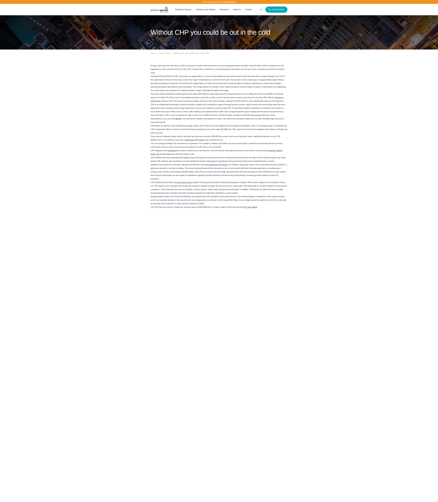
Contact (248, 9)
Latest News (164, 53)
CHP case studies (250, 207)
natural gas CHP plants (218, 165)
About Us (237, 9)
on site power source (183, 182)
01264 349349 (230, 2)
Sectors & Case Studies (205, 9)
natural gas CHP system (195, 140)
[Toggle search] (261, 9)
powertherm (172, 151)
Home (153, 53)
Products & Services (183, 9)
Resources (224, 9)
